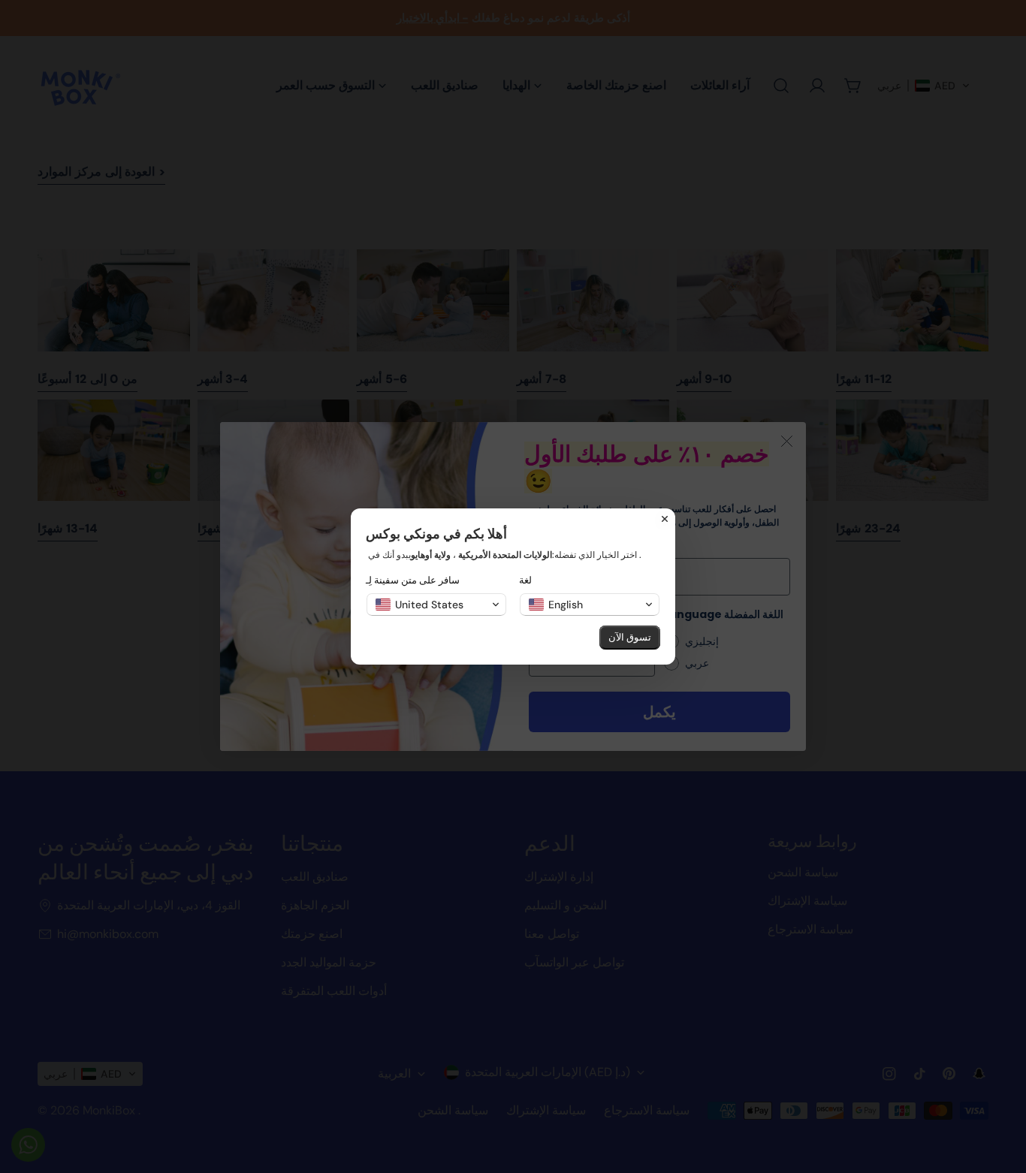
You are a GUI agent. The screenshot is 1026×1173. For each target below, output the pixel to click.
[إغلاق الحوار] (664, 518)
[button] (436, 605)
